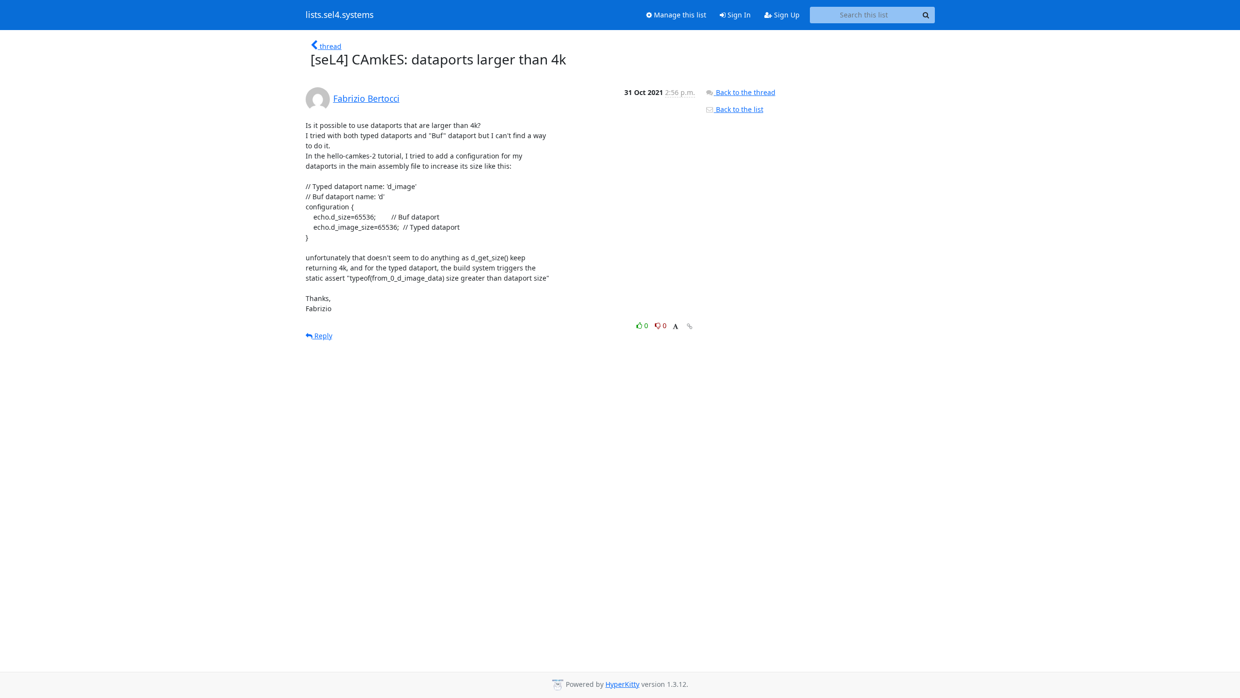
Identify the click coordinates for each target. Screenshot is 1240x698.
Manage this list (679, 14)
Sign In (738, 14)
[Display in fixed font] (675, 326)
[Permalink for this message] (689, 326)
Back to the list (738, 109)
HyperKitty (622, 684)
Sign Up (786, 14)
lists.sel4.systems (339, 15)
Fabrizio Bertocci (366, 98)
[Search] (926, 15)
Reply (322, 335)
